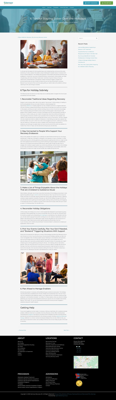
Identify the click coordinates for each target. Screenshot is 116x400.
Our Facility (21, 343)
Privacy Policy (58, 394)
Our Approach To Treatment (25, 351)
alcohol (36, 194)
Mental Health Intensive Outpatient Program (30, 385)
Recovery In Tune (50, 343)
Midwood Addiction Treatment (54, 355)
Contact (48, 385)
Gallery (19, 353)
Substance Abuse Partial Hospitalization (28, 380)
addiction (28, 105)
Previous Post (22, 330)
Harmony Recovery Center (52, 356)
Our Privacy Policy (50, 382)
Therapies (20, 384)
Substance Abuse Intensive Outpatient (28, 379)
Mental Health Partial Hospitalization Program (30, 387)
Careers (20, 355)
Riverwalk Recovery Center (53, 346)
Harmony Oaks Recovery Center (54, 348)
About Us (20, 341)
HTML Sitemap (91, 394)
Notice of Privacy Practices (53, 384)
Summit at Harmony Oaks (52, 350)
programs (30, 314)
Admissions (49, 377)
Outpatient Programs (23, 382)
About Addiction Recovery (24, 37)
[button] (43, 7)
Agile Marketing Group (61, 395)
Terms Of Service (82, 394)
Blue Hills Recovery (51, 353)
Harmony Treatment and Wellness (55, 344)
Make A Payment (50, 380)
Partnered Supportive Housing (26, 344)
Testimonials (21, 350)
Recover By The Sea (51, 341)
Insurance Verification (51, 379)
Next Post (67, 330)
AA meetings (43, 215)
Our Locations (21, 348)
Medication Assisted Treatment (26, 377)
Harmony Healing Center (52, 351)
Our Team (20, 346)
